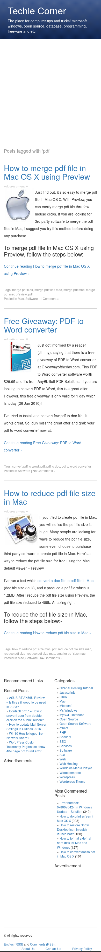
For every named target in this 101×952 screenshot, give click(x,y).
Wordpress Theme (72, 781)
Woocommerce (70, 772)
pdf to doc (53, 466)
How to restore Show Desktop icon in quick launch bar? (73, 829)
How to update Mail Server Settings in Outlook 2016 (26, 726)
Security (65, 736)
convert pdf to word (25, 466)
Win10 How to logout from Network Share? (25, 735)
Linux (63, 696)
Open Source (69, 719)
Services (66, 746)
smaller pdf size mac (71, 653)
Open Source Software (75, 723)
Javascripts (67, 692)
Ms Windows (68, 710)
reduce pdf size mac (41, 653)
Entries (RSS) (13, 944)
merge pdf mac (73, 289)
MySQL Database (72, 714)
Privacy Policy (82, 948)
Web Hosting (69, 763)
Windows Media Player (76, 768)
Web (63, 759)
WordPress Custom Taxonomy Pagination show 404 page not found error (25, 746)
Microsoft (66, 705)
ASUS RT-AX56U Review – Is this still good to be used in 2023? (26, 701)
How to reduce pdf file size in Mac (50, 497)
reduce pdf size (14, 653)
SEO (63, 741)
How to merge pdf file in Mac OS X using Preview (47, 172)
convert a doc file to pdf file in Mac (65, 580)
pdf (30, 294)
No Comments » (44, 470)
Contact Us (53, 948)
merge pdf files (22, 289)
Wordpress (67, 777)
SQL (63, 754)
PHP (63, 732)
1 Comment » (49, 298)
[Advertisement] (50, 90)
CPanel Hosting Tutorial (76, 688)
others (64, 728)
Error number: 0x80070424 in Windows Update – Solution (74, 807)
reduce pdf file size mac (74, 649)
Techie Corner (37, 10)
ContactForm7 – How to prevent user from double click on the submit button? (25, 715)
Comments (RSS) (42, 944)
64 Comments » (51, 658)
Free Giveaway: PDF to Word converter (44, 325)
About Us (27, 948)
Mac (21, 298)
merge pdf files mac (48, 289)
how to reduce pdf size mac (31, 649)
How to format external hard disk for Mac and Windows (74, 842)
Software (31, 298)
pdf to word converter (76, 466)
